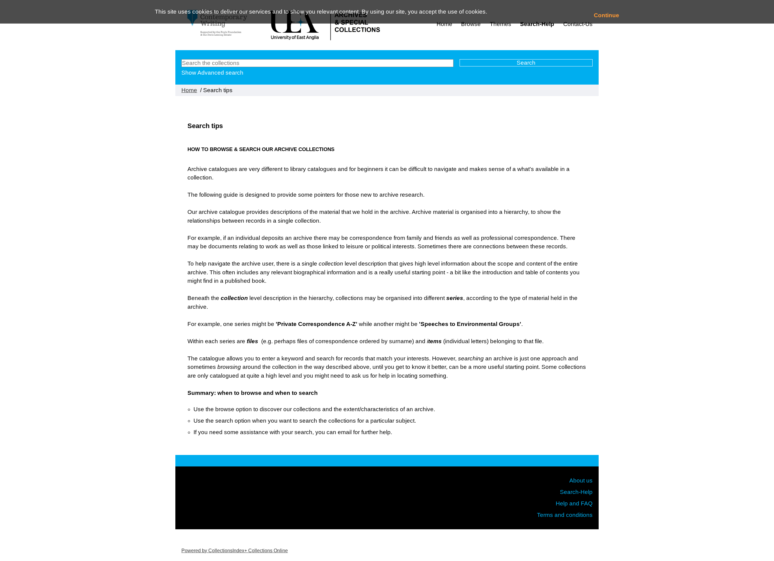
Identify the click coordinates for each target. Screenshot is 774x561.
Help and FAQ (574, 503)
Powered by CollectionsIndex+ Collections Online (234, 550)
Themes (500, 24)
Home (444, 24)
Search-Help (537, 24)
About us (581, 480)
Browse (471, 24)
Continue (606, 15)
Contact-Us (578, 24)
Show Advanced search (212, 72)
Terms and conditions (565, 515)
